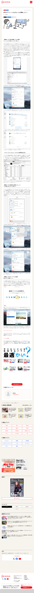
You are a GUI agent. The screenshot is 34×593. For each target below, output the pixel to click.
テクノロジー (27, 443)
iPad (7, 428)
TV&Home (17, 430)
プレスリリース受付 (17, 580)
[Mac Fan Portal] (6, 2)
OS (27, 433)
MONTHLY (27, 506)
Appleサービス (27, 430)
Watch (17, 428)
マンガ (17, 443)
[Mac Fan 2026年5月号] (17, 487)
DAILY (7, 506)
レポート (6, 446)
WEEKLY (17, 506)
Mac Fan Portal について (18, 575)
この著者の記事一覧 (16, 394)
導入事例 (27, 440)
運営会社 (25, 575)
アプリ (7, 433)
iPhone (27, 425)
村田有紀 (6, 14)
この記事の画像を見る (17, 384)
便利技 (17, 440)
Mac (17, 425)
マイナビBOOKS (16, 581)
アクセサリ (17, 433)
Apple (7, 425)
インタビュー (6, 440)
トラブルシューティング (7, 443)
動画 (17, 446)
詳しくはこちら (17, 498)
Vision (27, 428)
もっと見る (27, 405)
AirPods (6, 430)
